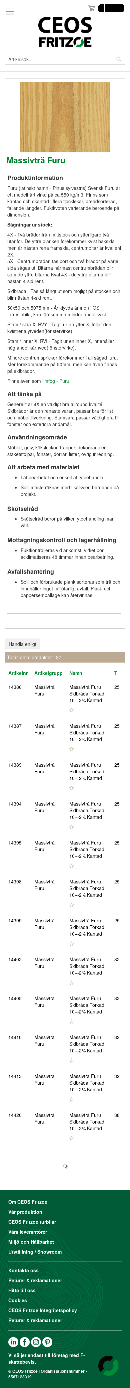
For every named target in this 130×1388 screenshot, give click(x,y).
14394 (15, 803)
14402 (15, 959)
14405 (15, 998)
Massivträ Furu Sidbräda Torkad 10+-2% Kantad (86, 693)
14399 (15, 920)
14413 (15, 1076)
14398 (15, 881)
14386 (15, 687)
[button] (71, 710)
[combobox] (65, 59)
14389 (15, 764)
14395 (15, 842)
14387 (15, 725)
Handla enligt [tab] (22, 644)
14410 (15, 1037)
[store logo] (65, 32)
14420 (15, 1115)
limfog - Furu (55, 381)
